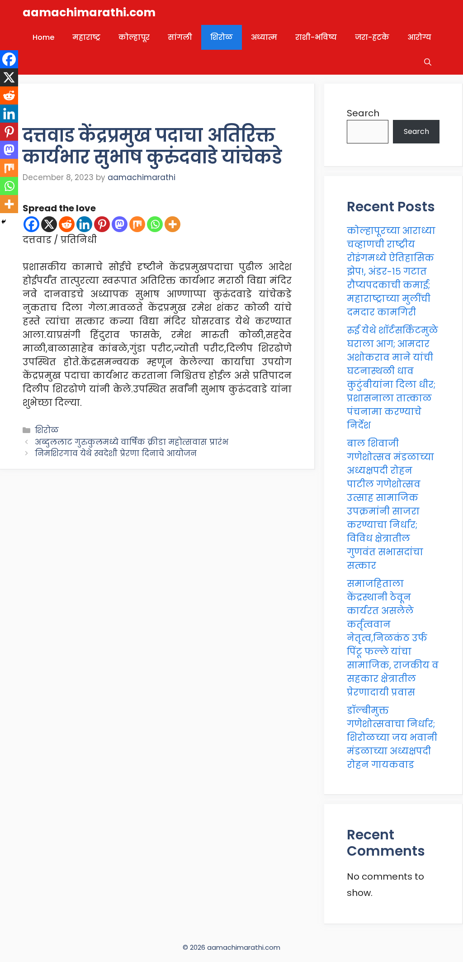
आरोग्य (419, 37)
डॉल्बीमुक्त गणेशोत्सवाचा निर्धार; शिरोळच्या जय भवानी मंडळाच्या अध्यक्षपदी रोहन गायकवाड (392, 737)
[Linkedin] (84, 224)
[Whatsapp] (155, 224)
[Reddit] (67, 224)
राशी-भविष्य (316, 37)
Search (363, 113)
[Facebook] (31, 224)
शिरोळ (221, 37)
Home (43, 37)
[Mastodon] (120, 224)
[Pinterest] (102, 224)
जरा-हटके (372, 37)
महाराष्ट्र (86, 37)
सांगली (180, 37)
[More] (172, 224)
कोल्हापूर (134, 37)
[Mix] (137, 224)
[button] (427, 62)
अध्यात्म (264, 37)
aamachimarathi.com (89, 12)
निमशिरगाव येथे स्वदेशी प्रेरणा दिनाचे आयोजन (116, 453)
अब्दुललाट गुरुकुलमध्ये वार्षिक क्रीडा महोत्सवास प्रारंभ (131, 442)
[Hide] (3, 221)
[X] (49, 224)
